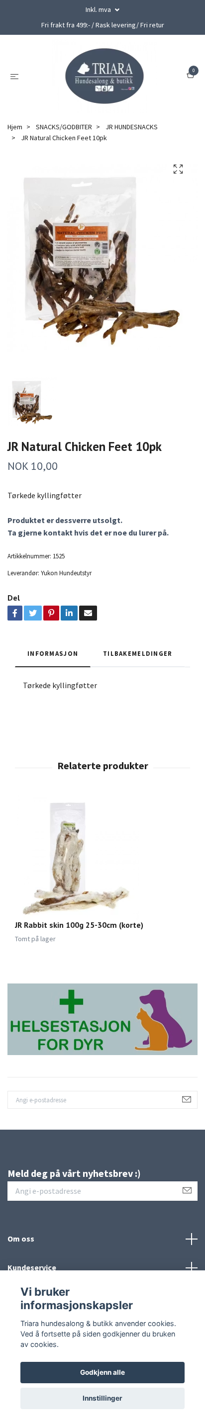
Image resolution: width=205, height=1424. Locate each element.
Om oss (20, 1239)
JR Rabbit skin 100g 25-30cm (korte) (79, 925)
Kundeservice (31, 1267)
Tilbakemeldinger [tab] (137, 653)
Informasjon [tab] (52, 653)
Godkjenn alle (102, 1372)
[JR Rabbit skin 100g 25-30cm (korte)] (102, 858)
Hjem (14, 126)
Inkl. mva (99, 9)
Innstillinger (102, 1398)
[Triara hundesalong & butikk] (105, 76)
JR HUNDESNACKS (131, 126)
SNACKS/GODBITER (64, 126)
